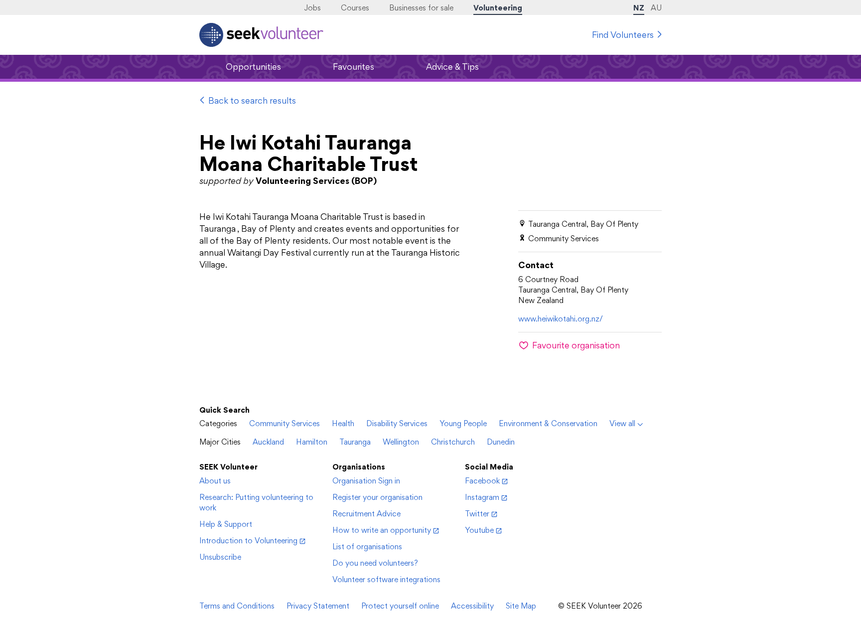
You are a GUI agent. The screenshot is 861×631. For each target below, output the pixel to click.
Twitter (477, 513)
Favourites (353, 66)
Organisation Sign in (366, 480)
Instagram (482, 497)
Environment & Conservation (548, 423)
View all (622, 423)
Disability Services (397, 423)
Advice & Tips (452, 66)
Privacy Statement (318, 606)
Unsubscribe (220, 557)
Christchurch (453, 442)
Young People (463, 423)
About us (215, 480)
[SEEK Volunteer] (261, 35)
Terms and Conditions (237, 606)
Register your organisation (377, 497)
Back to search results (252, 100)
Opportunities (253, 66)
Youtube (479, 530)
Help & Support (225, 524)
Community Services (284, 423)
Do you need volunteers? (375, 563)
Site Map (521, 606)
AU (656, 7)
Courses (355, 7)
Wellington (401, 442)
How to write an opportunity (381, 530)
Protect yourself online (400, 606)
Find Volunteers (623, 34)
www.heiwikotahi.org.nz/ (560, 318)
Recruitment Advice (366, 513)
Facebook (482, 480)
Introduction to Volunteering (248, 540)
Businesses (421, 7)
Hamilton (311, 442)
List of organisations (367, 546)
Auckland (268, 442)
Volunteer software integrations (386, 579)
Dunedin (501, 442)
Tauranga (355, 442)
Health (343, 423)
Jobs (312, 7)
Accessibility (472, 606)
